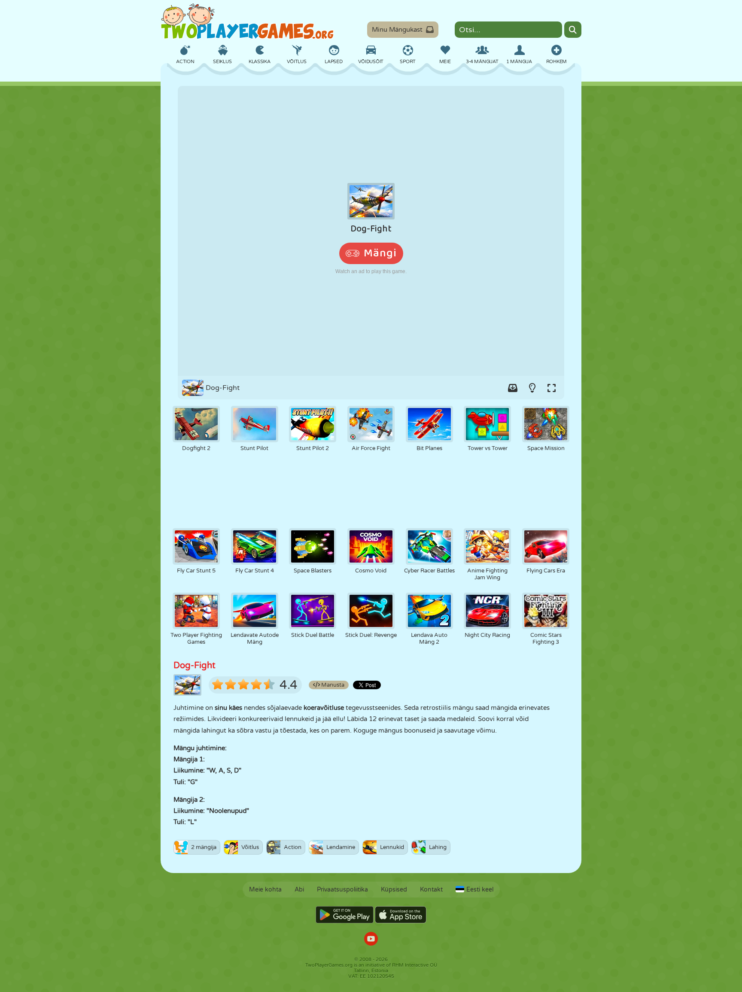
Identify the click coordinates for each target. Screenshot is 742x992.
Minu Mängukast (397, 29)
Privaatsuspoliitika (342, 889)
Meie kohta (265, 889)
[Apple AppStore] (400, 914)
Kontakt (431, 889)
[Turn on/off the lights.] (532, 387)
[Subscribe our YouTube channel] (371, 939)
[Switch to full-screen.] (551, 387)
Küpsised (394, 889)
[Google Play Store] (345, 914)
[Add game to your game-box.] (512, 387)
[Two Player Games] (247, 21)
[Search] (572, 29)
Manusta (332, 685)
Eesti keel (479, 889)
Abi (299, 889)
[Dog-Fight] (371, 231)
